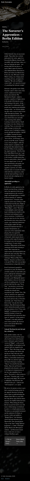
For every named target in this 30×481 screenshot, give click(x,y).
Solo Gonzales (6, 2)
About (2, 478)
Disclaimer (7, 478)
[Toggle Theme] (27, 3)
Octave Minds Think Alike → (20, 441)
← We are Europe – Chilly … (8, 441)
